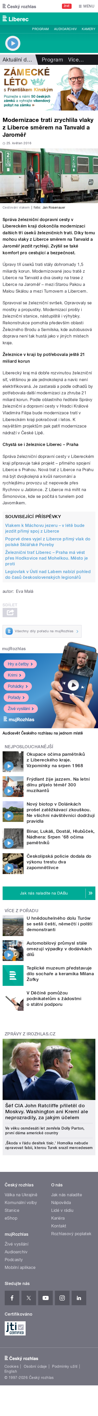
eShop (11, 1218)
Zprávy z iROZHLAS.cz (30, 1034)
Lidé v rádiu (62, 1210)
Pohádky (16, 686)
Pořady (14, 697)
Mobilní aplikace (20, 1267)
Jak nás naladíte (66, 1194)
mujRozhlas (14, 648)
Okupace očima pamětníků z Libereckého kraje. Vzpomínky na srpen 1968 (56, 760)
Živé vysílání (19, 708)
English (10, 1371)
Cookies (11, 1366)
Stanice (12, 1210)
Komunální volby (21, 1202)
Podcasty (14, 1259)
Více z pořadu (21, 910)
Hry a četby (18, 664)
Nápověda (61, 1202)
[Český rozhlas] (19, 6)
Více (76, 60)
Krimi (12, 675)
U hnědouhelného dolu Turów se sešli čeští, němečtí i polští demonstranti (59, 924)
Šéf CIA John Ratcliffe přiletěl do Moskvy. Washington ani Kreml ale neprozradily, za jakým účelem (46, 1112)
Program (40, 29)
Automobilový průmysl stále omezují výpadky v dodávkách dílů (59, 948)
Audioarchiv (65, 29)
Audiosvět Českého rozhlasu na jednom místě (43, 733)
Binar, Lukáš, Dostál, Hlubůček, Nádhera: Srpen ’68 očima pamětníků (61, 837)
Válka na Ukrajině (21, 1194)
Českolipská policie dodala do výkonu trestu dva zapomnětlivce (59, 862)
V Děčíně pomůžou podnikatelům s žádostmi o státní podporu (54, 998)
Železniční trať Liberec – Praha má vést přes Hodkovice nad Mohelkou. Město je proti (46, 558)
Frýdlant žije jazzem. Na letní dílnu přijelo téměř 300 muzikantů (58, 784)
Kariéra (58, 1218)
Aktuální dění (18, 60)
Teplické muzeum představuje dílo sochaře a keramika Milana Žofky (60, 973)
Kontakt (58, 1225)
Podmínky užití (65, 1366)
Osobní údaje (35, 1366)
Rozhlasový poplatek (71, 1233)
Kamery (88, 29)
